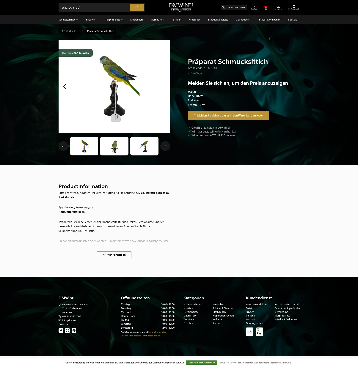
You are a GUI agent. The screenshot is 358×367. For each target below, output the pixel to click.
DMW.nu (63, 324)
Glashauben (242, 19)
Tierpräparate (112, 19)
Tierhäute (156, 19)
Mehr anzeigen (116, 254)
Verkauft (217, 319)
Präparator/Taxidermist (288, 304)
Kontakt (250, 319)
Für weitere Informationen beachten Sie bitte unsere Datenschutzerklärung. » (256, 362)
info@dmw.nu (69, 320)
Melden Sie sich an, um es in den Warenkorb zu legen (230, 115)
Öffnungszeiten (254, 323)
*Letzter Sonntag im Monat (134, 331)
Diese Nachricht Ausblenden (201, 362)
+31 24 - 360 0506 (235, 7)
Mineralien (194, 19)
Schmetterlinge (67, 19)
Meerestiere (136, 19)
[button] (64, 86)
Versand (250, 315)
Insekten (90, 19)
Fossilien (176, 19)
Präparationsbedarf (270, 19)
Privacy (250, 312)
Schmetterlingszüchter (287, 308)
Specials (292, 19)
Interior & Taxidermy (286, 319)
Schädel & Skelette (218, 19)
